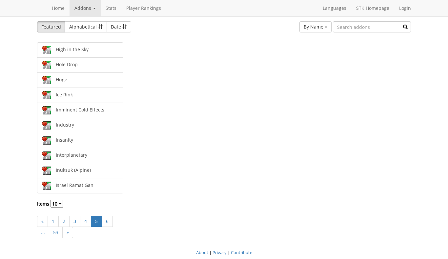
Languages (334, 8)
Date (116, 27)
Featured (51, 27)
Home (58, 8)
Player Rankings (143, 8)
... (43, 232)
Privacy (220, 252)
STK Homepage (372, 8)
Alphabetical (83, 27)
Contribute (241, 252)
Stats (111, 8)
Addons (83, 8)
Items (44, 204)
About (202, 252)
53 (55, 232)
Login (405, 8)
